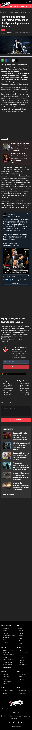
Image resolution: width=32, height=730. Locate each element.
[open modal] (30, 2)
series (3, 337)
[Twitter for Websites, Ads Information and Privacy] (28, 276)
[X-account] (10, 722)
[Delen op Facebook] (6, 60)
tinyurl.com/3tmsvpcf (11, 245)
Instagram (19, 332)
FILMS (16, 6)
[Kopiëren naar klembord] (16, 60)
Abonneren (16, 367)
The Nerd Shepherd (8, 330)
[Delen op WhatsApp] (2, 60)
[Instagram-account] (18, 722)
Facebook (7, 332)
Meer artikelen (8, 494)
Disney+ (6, 77)
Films (3, 30)
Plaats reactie (16, 420)
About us (16, 712)
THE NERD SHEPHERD (9, 33)
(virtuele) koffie (18, 328)
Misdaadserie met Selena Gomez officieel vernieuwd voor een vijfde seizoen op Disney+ (20, 158)
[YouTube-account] (22, 722)
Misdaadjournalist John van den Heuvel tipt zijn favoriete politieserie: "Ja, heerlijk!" (20, 147)
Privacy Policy (6, 709)
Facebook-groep (7, 339)
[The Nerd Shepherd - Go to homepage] (5, 2)
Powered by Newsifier (16, 726)
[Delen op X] (9, 60)
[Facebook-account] (14, 722)
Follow (18, 216)
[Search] (27, 2)
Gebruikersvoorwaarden (21, 709)
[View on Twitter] (28, 215)
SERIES (22, 6)
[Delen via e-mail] (13, 60)
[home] (11, 6)
